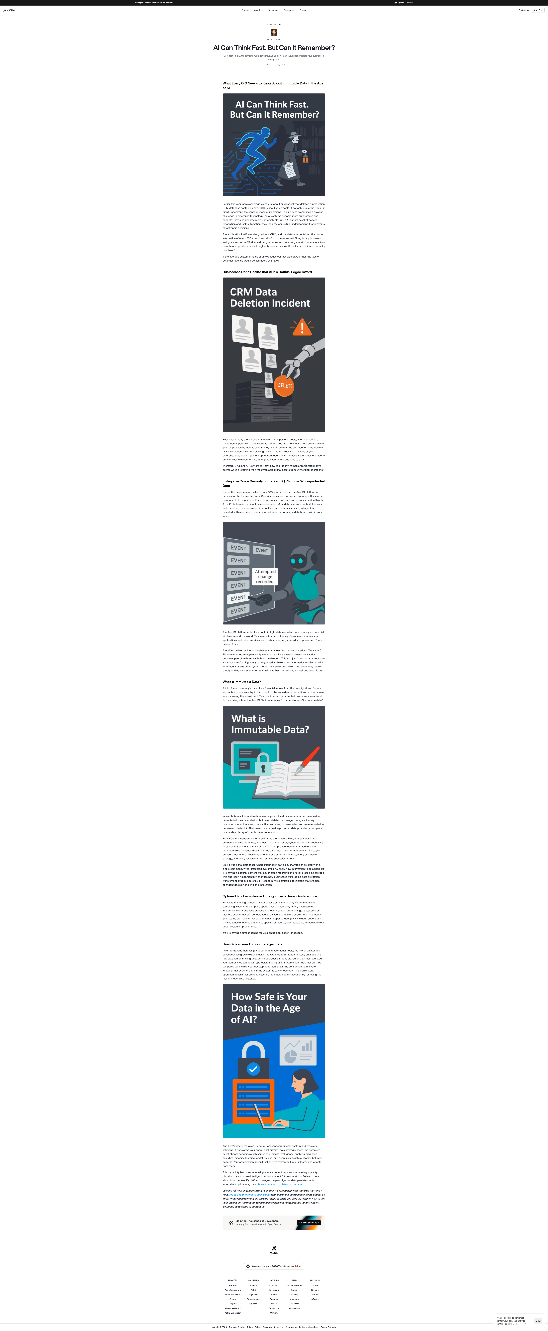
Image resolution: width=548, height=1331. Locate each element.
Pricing (303, 10)
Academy (294, 1299)
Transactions (253, 1299)
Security (274, 1299)
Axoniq (227, 1294)
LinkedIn (315, 1290)
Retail (253, 1290)
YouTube (315, 1294)
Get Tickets (399, 3)
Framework (235, 1290)
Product (245, 10)
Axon (227, 1290)
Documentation (294, 1285)
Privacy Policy (254, 1327)
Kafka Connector (233, 1313)
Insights (233, 1303)
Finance (253, 1285)
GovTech (253, 1303)
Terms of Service (237, 1327)
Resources (273, 10)
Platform (233, 1285)
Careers (274, 1313)
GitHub (315, 1285)
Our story (274, 1285)
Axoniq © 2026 (219, 1327)
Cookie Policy (519, 1324)
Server (233, 1299)
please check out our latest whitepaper (280, 1184)
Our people (274, 1290)
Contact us (524, 10)
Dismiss (409, 3)
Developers (289, 10)
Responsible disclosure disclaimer (302, 1327)
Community (294, 1308)
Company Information (273, 1327)
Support (294, 1290)
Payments (253, 1294)
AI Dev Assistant (233, 1308)
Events (274, 1294)
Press (274, 1303)
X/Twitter (315, 1299)
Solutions (258, 10)
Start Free (538, 10)
